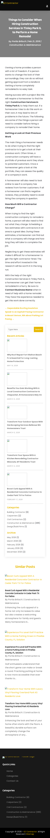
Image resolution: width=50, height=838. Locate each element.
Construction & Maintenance (25, 44)
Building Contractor (16, 512)
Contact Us (12, 780)
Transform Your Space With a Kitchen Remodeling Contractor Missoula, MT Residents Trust (22, 458)
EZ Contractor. (30, 831)
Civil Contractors (15, 519)
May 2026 (11, 537)
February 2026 (13, 544)
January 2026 (13, 548)
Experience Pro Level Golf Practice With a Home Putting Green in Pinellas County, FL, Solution (23, 650)
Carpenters (12, 515)
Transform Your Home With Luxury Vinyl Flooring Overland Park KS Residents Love (24, 706)
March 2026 (12, 541)
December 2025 (14, 552)
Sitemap (30, 834)
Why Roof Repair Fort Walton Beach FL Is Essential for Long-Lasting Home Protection (24, 358)
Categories (12, 776)
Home (10, 771)
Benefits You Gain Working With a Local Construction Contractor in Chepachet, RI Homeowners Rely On (24, 391)
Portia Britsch (19, 41)
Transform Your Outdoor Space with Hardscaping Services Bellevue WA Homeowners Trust (25, 425)
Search (38, 329)
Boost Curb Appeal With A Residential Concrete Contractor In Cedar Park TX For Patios (24, 492)
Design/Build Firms (15, 526)
